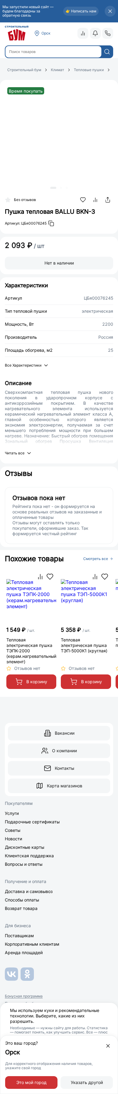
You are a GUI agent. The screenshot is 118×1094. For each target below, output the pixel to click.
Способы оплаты (22, 899)
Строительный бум (24, 70)
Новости (13, 838)
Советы (12, 830)
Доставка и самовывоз (29, 891)
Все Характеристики (23, 365)
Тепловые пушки (89, 70)
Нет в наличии (59, 262)
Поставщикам (19, 935)
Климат (57, 70)
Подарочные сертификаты (32, 821)
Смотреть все (95, 559)
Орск (46, 33)
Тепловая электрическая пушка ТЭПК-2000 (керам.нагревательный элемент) (31, 650)
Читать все (15, 453)
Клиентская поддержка (29, 855)
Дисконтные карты (24, 847)
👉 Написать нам (81, 11)
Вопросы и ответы (23, 864)
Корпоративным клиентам (32, 944)
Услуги (12, 813)
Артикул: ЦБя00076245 (26, 223)
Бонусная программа (24, 996)
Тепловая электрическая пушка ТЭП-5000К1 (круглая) (84, 645)
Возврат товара (21, 908)
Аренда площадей (24, 952)
